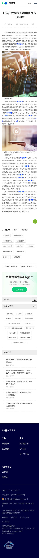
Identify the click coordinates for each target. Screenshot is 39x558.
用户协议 (5, 517)
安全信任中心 (24, 454)
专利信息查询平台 (25, 333)
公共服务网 (5, 522)
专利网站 (30, 246)
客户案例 (23, 449)
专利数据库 (20, 241)
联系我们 (5, 477)
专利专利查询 (27, 323)
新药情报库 (5, 449)
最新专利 (6, 257)
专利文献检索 (30, 328)
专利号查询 (28, 314)
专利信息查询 (12, 338)
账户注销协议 (24, 517)
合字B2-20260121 (14, 490)
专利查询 (24, 230)
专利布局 (17, 257)
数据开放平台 (24, 444)
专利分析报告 (7, 252)
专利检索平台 (7, 241)
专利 (6, 115)
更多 (34, 306)
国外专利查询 (29, 318)
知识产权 (20, 246)
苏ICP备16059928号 (18, 495)
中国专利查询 (7, 246)
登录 (29, 3)
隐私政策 (14, 517)
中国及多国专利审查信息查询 (13, 328)
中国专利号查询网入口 (19, 342)
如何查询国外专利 (25, 338)
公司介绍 (5, 472)
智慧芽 (26, 166)
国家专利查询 (12, 333)
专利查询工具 (18, 235)
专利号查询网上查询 (14, 323)
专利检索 (20, 44)
